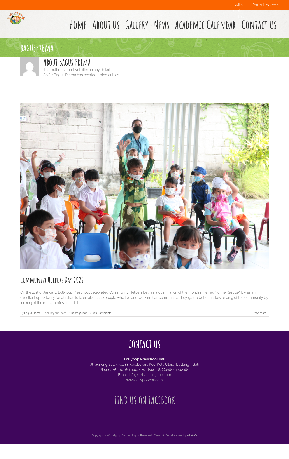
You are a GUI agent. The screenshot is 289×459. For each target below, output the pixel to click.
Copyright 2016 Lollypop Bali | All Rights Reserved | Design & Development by (139, 435)
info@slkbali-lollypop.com (150, 375)
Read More (259, 313)
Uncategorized (78, 313)
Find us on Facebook (144, 400)
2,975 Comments (100, 313)
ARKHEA (192, 435)
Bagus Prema (32, 313)
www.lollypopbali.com (144, 380)
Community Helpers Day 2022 (52, 280)
